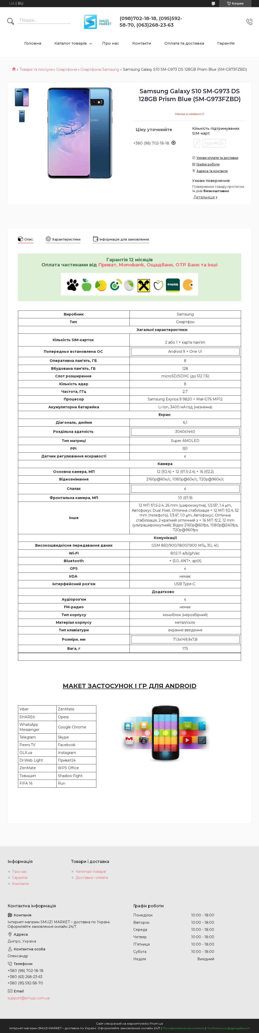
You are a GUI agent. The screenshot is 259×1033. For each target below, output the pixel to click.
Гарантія (226, 43)
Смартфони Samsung (99, 69)
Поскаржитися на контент (183, 1028)
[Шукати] (10, 22)
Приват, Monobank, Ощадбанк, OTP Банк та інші (158, 265)
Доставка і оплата (92, 877)
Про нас (110, 43)
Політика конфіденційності (228, 1028)
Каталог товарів (70, 43)
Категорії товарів (91, 871)
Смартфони (66, 69)
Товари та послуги (36, 69)
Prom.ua (156, 1023)
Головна (32, 43)
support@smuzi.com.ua (29, 998)
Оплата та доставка (184, 43)
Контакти (141, 43)
